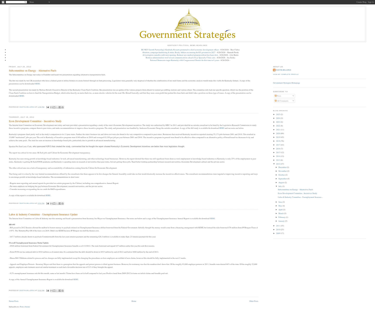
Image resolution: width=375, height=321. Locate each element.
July (280, 186)
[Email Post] (47, 107)
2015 (278, 152)
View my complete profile (286, 74)
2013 (278, 160)
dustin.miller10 (283, 70)
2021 (278, 129)
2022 (278, 125)
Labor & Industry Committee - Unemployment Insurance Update (43, 214)
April (280, 209)
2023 (278, 122)
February (282, 217)
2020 (278, 133)
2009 (278, 233)
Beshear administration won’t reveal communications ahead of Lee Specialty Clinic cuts (180, 57)
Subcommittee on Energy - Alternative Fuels (32, 70)
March (281, 213)
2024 (278, 118)
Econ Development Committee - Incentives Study (35, 121)
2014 (278, 156)
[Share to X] (57, 107)
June (280, 202)
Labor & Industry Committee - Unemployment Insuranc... (300, 197)
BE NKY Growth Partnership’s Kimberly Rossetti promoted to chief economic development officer (180, 49)
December (282, 167)
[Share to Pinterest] (62, 107)
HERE (37, 83)
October (281, 174)
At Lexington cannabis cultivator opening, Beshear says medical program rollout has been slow (180, 55)
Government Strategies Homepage (286, 82)
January (281, 221)
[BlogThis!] (54, 107)
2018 (278, 141)
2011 (278, 225)
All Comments (282, 100)
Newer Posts (13, 301)
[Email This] (51, 107)
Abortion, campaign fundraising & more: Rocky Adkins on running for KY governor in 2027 (178, 52)
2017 (278, 144)
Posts (279, 95)
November (282, 171)
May (280, 205)
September (282, 178)
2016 (278, 148)
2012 (278, 163)
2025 (278, 114)
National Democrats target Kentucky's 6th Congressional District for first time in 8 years (184, 60)
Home (134, 301)
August (281, 182)
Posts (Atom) (25, 306)
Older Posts (253, 301)
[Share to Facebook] (59, 107)
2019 (278, 137)
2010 (278, 229)
